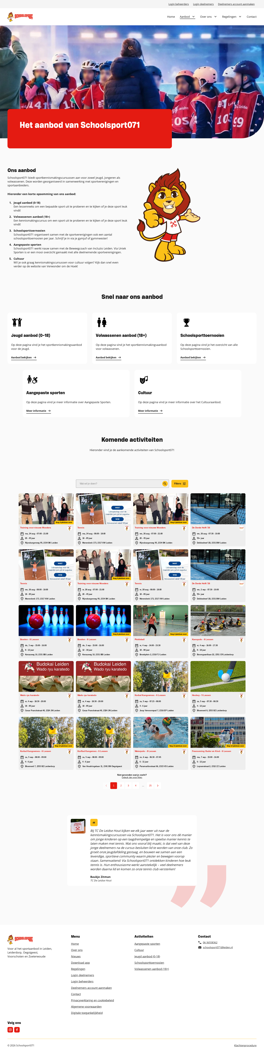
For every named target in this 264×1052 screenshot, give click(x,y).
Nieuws (76, 956)
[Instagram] (10, 1029)
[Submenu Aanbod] (193, 16)
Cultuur (139, 950)
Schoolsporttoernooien (149, 962)
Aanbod (185, 16)
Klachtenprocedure (245, 1045)
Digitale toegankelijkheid (87, 1013)
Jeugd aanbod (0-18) (147, 956)
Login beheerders (179, 4)
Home (171, 16)
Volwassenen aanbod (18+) (151, 969)
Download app (80, 962)
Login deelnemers (203, 4)
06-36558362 (210, 942)
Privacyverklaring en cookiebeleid (92, 1000)
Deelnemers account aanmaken (236, 4)
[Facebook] (17, 1029)
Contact (252, 16)
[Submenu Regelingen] (240, 16)
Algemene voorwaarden (86, 1006)
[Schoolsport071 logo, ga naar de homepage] (20, 17)
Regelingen (229, 16)
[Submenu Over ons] (215, 16)
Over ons (206, 16)
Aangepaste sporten (147, 944)
